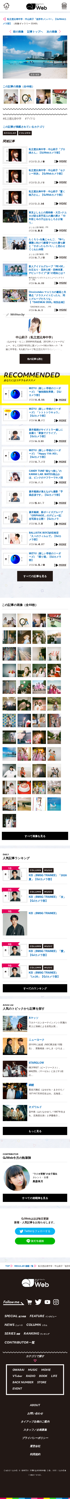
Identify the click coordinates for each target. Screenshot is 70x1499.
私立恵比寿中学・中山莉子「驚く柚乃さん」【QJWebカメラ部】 (47, 193)
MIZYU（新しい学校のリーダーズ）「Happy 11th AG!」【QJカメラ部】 (45, 454)
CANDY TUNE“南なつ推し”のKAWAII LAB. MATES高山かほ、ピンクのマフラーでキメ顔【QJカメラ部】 (46, 474)
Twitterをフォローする (37, 1231)
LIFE (54, 1376)
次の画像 (52, 31)
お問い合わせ (35, 1413)
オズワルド (35, 1107)
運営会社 (35, 1446)
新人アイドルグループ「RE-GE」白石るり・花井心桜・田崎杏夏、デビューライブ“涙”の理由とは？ (47, 270)
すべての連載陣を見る (35, 1198)
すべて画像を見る (35, 836)
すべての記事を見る (35, 576)
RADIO (30, 1376)
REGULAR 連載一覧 (23, 1266)
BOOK (43, 1376)
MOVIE (46, 1370)
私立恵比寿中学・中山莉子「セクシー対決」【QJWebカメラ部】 (47, 172)
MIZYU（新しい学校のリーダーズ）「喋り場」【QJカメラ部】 (45, 557)
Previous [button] (6, 1178)
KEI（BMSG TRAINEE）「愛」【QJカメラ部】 (47, 953)
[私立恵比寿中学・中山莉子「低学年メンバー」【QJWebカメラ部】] (9, 620)
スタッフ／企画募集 (35, 1430)
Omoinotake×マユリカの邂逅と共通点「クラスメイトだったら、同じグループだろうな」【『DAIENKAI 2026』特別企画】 (47, 297)
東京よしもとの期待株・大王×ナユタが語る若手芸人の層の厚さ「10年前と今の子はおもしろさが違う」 (48, 217)
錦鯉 (31, 1085)
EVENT (17, 1389)
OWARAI (18, 1370)
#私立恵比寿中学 (12, 118)
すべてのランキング (35, 988)
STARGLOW (36, 1062)
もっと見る (35, 1131)
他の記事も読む (35, 358)
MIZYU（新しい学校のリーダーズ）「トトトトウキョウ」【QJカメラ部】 (45, 412)
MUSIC (33, 1370)
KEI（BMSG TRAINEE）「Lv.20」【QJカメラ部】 (44, 974)
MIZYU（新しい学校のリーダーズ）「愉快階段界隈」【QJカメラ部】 (45, 391)
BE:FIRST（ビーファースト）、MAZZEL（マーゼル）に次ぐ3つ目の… (46, 1071)
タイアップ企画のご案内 (35, 1422)
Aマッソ (33, 1017)
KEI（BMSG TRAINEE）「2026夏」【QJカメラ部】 (48, 877)
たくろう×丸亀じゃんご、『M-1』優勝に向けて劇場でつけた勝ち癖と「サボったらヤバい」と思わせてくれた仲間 (47, 244)
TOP (7, 1266)
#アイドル (30, 118)
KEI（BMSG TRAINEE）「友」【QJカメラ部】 (47, 898)
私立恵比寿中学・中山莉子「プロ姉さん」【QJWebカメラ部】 (47, 151)
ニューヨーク (36, 1039)
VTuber (17, 1376)
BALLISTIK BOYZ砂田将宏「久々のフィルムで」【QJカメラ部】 (45, 536)
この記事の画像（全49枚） (19, 86)
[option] (11, 96)
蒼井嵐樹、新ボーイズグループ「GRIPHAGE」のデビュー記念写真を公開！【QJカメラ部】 (46, 515)
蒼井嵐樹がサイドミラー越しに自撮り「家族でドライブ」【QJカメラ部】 (46, 433)
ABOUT (35, 1405)
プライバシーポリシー (35, 1438)
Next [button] (62, 1178)
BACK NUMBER (23, 1382)
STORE (41, 1382)
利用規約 (35, 1454)
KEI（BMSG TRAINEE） (43, 913)
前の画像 (18, 31)
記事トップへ (35, 31)
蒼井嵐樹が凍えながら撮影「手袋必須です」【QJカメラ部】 (46, 493)
